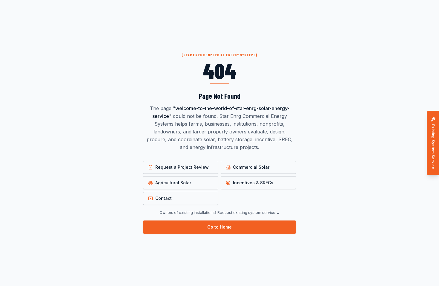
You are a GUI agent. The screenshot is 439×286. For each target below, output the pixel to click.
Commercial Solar (251, 167)
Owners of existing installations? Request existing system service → (219, 212)
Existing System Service (433, 146)
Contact (163, 198)
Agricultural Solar (173, 182)
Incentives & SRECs (253, 182)
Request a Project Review (182, 167)
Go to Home (219, 226)
